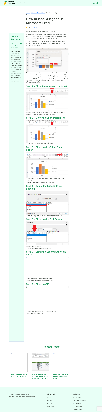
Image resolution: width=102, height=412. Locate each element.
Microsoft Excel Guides (38, 13)
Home (28, 13)
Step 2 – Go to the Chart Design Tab (15, 52)
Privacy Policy (77, 397)
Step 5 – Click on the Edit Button (16, 70)
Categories (49, 400)
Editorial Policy (77, 406)
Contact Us (49, 403)
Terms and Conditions (79, 400)
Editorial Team (77, 403)
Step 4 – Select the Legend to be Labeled (16, 64)
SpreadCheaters (34, 27)
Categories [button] (27, 3)
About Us (20, 3)
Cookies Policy (77, 409)
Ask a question (50, 406)
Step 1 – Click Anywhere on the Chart (16, 45)
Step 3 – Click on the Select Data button (16, 58)
